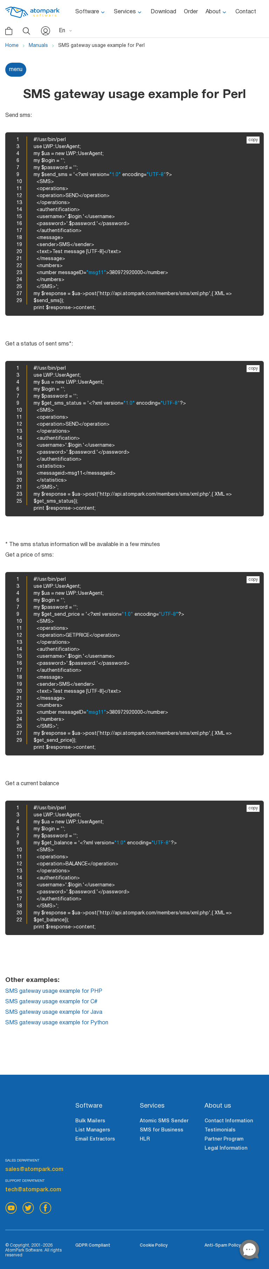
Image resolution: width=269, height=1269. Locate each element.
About (213, 11)
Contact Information (229, 1121)
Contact (245, 11)
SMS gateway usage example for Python (56, 1022)
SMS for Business (161, 1130)
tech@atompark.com (33, 1189)
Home (12, 45)
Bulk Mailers (90, 1121)
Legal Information (226, 1148)
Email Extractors (95, 1139)
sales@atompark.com (34, 1169)
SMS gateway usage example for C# (51, 1001)
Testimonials (220, 1130)
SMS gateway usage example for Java (53, 1012)
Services (125, 11)
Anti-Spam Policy (223, 1245)
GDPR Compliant (92, 1245)
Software (87, 11)
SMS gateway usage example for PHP (53, 991)
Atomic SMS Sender (164, 1121)
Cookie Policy (153, 1245)
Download (163, 11)
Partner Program (224, 1139)
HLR (145, 1139)
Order (191, 11)
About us (218, 1106)
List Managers (92, 1130)
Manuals (38, 45)
